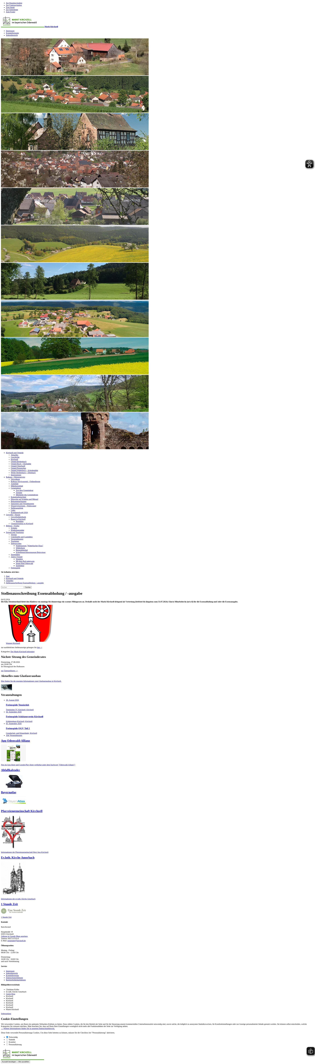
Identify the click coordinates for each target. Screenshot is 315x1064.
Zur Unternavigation (14, 5)
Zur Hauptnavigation (14, 3)
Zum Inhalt (10, 7)
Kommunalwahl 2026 (19, 512)
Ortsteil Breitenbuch (18, 462)
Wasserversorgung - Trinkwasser (23, 506)
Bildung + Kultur (12, 526)
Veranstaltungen (17, 539)
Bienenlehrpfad (22, 550)
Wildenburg (20, 548)
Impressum (10, 31)
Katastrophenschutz (18, 497)
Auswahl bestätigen (9, 1062)
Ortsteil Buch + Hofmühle (21, 464)
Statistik (12, 1040)
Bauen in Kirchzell (18, 519)
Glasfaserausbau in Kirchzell (22, 524)
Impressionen (16, 475)
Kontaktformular (12, 33)
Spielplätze (20, 566)
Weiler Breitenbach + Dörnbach (23, 473)
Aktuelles (14, 455)
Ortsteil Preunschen (18, 468)
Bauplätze (20, 521)
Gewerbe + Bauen (13, 515)
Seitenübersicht (12, 35)
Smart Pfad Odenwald (24, 563)
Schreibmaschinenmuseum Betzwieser (31, 552)
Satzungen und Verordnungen (22, 504)
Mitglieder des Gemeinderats (27, 495)
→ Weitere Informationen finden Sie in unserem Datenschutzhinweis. (28, 1028)
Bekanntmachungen (18, 501)
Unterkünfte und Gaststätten (22, 537)
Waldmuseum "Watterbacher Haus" (29, 546)
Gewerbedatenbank (18, 517)
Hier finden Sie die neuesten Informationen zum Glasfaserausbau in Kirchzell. (31, 681)
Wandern (19, 559)
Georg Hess (10, 994)
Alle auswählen (23, 1062)
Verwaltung (15, 479)
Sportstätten (15, 555)
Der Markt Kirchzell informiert (22, 652)
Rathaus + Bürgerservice (15, 477)
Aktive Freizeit (16, 557)
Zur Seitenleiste (12, 10)
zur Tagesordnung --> (9, 671)
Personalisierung (15, 1044)
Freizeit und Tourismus (15, 532)
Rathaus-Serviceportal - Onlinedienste (25, 481)
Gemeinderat (16, 488)
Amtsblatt (14, 484)
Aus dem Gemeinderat (24, 490)
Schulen (14, 528)
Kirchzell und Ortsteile (15, 453)
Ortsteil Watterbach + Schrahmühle (24, 470)
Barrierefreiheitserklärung (16, 980)
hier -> (39, 647)
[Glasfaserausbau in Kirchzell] (6, 690)
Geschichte (15, 457)
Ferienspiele (15, 568)
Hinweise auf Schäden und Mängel (24, 499)
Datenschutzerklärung (14, 978)
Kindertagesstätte (17, 530)
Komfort (12, 1042)
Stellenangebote (17, 508)
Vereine (14, 535)
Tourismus (15, 541)
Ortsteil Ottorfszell (18, 466)
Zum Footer (10, 12)
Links (13, 510)
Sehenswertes (16, 543)
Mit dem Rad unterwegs (25, 561)
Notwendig (13, 1037)
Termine (19, 493)
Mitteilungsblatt (17, 486)
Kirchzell (14, 459)
